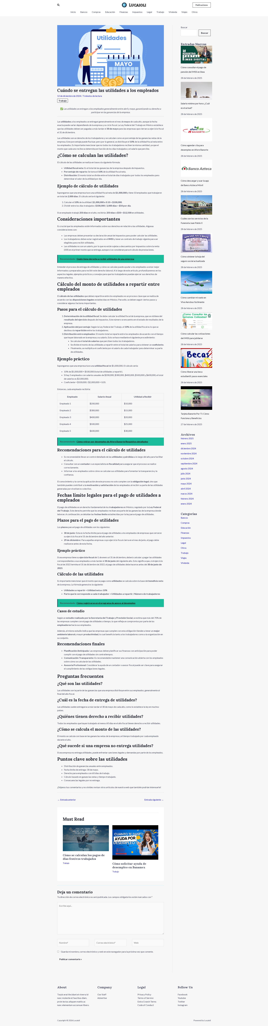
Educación (186, 527)
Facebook (182, 994)
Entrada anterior (67, 799)
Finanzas (185, 532)
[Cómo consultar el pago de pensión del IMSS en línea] (196, 54)
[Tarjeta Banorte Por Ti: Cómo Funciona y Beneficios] (196, 398)
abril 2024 (186, 488)
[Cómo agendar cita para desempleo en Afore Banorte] (196, 130)
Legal (183, 542)
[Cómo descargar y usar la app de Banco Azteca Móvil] (196, 168)
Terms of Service (145, 998)
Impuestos (186, 537)
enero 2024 (186, 503)
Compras (185, 522)
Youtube (182, 998)
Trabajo (62, 100)
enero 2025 (186, 443)
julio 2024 (185, 473)
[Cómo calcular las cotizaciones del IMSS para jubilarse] (196, 321)
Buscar (184, 27)
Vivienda (185, 563)
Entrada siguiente (154, 799)
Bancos (184, 517)
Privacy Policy (144, 994)
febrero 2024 (187, 498)
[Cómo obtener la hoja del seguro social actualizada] (196, 243)
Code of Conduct (145, 1005)
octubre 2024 (187, 458)
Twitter (181, 1001)
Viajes (184, 558)
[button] (58, 5)
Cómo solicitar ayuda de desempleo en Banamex (129, 865)
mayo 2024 (186, 483)
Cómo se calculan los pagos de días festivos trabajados (84, 856)
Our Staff (101, 994)
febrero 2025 (187, 438)
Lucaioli (137, 5)
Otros (183, 547)
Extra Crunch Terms (146, 1001)
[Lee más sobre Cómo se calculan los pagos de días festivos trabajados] (86, 838)
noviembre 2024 (189, 453)
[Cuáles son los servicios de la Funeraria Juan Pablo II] (196, 205)
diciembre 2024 (188, 448)
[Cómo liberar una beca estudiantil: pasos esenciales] (196, 358)
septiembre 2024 (189, 463)
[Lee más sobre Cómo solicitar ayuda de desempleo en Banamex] (135, 842)
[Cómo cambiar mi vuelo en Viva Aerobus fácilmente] (196, 282)
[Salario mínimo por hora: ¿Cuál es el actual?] (196, 91)
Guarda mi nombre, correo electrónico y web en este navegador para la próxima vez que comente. (107, 951)
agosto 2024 (187, 468)
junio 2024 (186, 478)
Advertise (102, 998)
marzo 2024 (186, 493)
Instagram (182, 1005)
